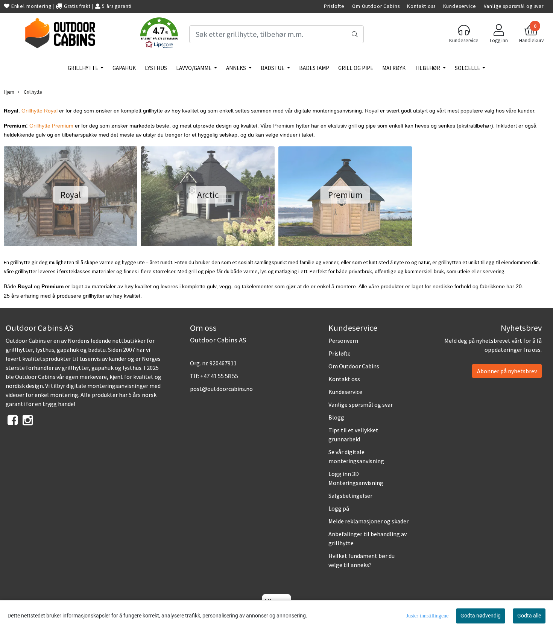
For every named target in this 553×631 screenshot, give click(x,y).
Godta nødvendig (480, 616)
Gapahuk (124, 67)
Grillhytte (83, 67)
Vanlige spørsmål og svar (514, 6)
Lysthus (156, 67)
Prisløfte (334, 6)
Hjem (9, 92)
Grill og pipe (355, 67)
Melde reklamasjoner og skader (368, 521)
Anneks (236, 67)
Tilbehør (428, 67)
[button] (159, 34)
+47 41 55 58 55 (219, 376)
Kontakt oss (421, 6)
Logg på (338, 508)
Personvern (343, 340)
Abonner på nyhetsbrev (507, 371)
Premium (284, 126)
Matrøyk (394, 67)
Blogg (336, 417)
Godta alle (529, 616)
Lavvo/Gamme (194, 67)
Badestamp (314, 67)
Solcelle (468, 67)
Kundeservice (459, 6)
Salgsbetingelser (350, 495)
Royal (371, 111)
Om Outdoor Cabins (376, 6)
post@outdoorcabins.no (221, 388)
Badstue (273, 67)
